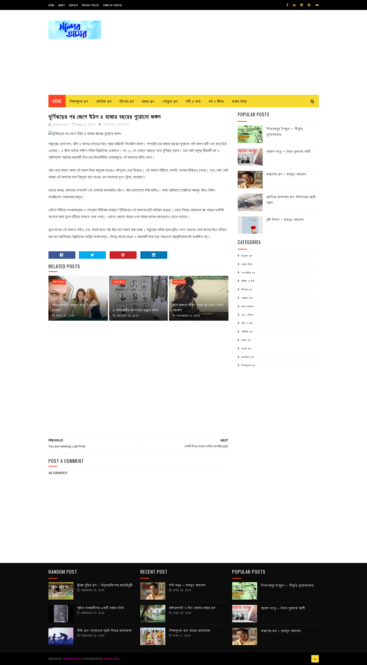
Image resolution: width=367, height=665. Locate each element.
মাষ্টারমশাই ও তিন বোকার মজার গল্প (192, 607)
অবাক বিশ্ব (239, 101)
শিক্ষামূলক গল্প (79, 101)
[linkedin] (294, 5)
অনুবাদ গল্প (246, 256)
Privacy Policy (90, 5)
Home (51, 5)
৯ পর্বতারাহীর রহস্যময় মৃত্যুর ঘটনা (136, 309)
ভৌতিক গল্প (104, 101)
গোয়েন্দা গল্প (170, 101)
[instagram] (302, 5)
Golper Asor (111, 659)
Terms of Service (112, 5)
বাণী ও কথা (193, 101)
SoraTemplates (72, 659)
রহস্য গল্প (246, 348)
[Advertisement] (228, 52)
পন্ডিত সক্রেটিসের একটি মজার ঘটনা (100, 607)
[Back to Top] (315, 659)
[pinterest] (309, 5)
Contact (73, 5)
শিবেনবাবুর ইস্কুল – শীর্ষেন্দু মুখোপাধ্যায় (287, 585)
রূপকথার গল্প (247, 357)
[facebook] (287, 5)
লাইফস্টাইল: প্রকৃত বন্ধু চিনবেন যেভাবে (74, 307)
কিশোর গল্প (127, 101)
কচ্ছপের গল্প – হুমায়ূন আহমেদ (286, 173)
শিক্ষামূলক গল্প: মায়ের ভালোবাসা (189, 630)
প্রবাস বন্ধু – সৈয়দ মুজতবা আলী (288, 151)
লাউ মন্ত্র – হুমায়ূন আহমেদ (187, 584)
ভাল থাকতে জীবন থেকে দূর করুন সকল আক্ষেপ (198, 307)
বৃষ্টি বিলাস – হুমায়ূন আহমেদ (285, 219)
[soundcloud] (316, 5)
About (61, 5)
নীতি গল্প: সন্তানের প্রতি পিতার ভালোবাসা (104, 630)
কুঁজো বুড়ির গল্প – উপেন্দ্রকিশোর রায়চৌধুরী (105, 584)
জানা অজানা (122, 124)
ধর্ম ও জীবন (216, 101)
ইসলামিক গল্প (248, 272)
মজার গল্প (148, 101)
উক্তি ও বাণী (247, 281)
